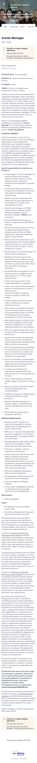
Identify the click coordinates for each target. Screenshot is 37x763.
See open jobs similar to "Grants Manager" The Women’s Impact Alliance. (20, 57)
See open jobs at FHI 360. (15, 53)
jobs (5, 27)
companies (14, 27)
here (12, 709)
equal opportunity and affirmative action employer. (15, 534)
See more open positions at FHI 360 (18, 740)
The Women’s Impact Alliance (19, 6)
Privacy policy (14, 758)
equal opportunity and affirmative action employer (15, 573)
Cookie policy (23, 758)
